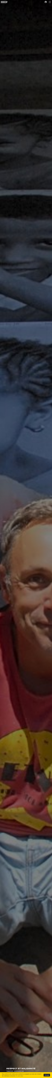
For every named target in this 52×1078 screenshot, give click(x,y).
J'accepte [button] (47, 1075)
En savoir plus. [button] (19, 1075)
